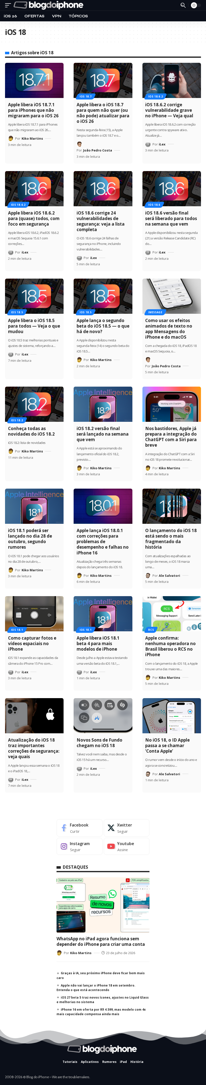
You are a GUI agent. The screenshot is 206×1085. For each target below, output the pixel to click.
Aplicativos (90, 1062)
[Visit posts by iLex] (148, 144)
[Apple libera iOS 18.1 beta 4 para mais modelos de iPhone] (103, 613)
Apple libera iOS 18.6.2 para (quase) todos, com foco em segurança (34, 218)
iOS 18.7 (86, 96)
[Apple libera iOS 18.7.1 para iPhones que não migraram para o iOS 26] (34, 80)
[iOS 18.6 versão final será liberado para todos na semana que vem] (171, 188)
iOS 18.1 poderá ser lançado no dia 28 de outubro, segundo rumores (30, 539)
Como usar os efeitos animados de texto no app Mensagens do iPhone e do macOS (168, 329)
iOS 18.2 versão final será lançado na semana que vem (103, 434)
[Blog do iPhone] (49, 5)
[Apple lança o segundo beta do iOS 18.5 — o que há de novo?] (103, 296)
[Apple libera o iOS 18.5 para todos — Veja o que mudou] (34, 296)
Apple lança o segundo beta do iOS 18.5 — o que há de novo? (103, 326)
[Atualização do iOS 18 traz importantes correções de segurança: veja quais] (34, 715)
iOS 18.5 (17, 312)
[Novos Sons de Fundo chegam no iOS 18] (103, 715)
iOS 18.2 (17, 420)
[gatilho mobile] (9, 5)
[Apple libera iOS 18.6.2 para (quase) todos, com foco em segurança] (34, 188)
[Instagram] (79, 846)
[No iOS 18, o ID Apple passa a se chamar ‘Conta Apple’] (171, 715)
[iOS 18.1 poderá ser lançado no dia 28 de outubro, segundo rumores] (34, 506)
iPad (123, 1062)
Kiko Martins (32, 138)
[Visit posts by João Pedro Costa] (79, 144)
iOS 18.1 (17, 630)
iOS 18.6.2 (155, 96)
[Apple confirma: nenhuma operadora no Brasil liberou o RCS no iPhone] (171, 613)
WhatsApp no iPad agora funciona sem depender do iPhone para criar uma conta (101, 941)
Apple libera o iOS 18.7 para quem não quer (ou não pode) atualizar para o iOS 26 (103, 113)
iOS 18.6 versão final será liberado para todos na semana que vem (171, 218)
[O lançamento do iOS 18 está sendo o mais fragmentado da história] (171, 506)
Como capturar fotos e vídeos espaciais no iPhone (32, 643)
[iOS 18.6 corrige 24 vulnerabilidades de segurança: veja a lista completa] (103, 188)
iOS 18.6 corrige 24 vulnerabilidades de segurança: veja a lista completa (101, 221)
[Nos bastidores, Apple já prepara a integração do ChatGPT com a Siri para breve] (171, 404)
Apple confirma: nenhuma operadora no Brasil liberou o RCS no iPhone (170, 646)
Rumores (109, 1062)
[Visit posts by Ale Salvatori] (148, 575)
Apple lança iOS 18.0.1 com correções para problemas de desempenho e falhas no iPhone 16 (103, 541)
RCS (151, 630)
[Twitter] (127, 828)
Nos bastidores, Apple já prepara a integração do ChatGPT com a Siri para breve (171, 437)
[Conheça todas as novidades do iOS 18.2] (34, 404)
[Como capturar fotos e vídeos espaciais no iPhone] (34, 613)
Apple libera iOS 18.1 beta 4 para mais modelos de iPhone (98, 643)
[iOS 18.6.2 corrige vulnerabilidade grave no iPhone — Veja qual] (171, 80)
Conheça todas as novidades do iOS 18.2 (31, 431)
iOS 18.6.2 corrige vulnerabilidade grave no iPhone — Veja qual (169, 110)
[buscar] (183, 5)
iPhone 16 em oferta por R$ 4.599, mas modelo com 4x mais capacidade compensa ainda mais (101, 1011)
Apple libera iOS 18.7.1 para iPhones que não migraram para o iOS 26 (33, 110)
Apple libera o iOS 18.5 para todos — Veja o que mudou (34, 326)
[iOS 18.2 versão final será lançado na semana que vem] (103, 404)
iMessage (155, 312)
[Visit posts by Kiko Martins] (11, 138)
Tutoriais (70, 1062)
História (136, 1062)
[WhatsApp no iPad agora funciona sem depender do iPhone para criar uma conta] (103, 905)
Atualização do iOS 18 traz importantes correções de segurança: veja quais (34, 748)
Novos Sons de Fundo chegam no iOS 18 (99, 742)
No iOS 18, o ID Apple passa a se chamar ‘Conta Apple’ (167, 745)
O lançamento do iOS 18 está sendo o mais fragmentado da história (171, 539)
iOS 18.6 (154, 204)
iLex (162, 144)
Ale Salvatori (169, 575)
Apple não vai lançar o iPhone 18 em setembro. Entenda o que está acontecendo (96, 987)
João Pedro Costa (97, 150)
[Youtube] (127, 846)
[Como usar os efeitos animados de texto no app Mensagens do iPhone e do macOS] (171, 296)
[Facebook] (79, 828)
